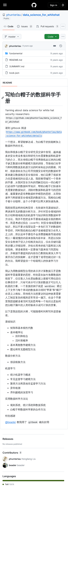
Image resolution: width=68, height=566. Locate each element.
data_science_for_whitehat (41, 14)
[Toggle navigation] (5, 5)
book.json (14, 72)
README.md (15, 60)
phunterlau (13, 14)
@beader (10, 422)
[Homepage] (34, 5)
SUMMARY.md (16, 66)
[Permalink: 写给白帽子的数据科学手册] (3, 98)
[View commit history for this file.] (60, 46)
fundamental (15, 53)
